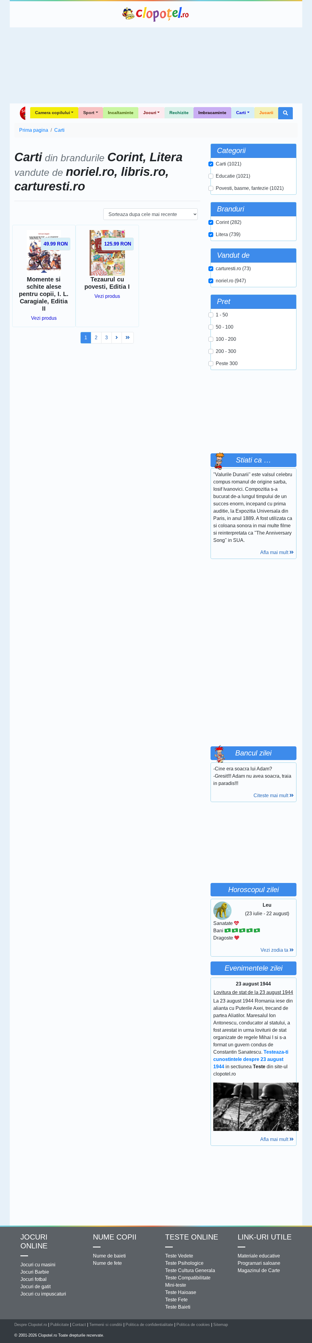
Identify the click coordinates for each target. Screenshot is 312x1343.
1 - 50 (222, 314)
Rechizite (179, 112)
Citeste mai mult (271, 795)
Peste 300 (227, 363)
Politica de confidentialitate (149, 1324)
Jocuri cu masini (37, 1264)
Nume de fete (107, 1263)
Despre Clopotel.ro (30, 1324)
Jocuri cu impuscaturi (43, 1293)
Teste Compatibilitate (188, 1277)
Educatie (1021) (233, 176)
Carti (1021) (228, 163)
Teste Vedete (179, 1255)
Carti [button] (241, 112)
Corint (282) (228, 222)
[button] (285, 113)
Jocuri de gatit (35, 1286)
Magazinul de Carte (259, 1270)
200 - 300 (226, 351)
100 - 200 (226, 339)
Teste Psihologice (184, 1263)
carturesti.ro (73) (233, 268)
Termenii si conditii (105, 1324)
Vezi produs (44, 318)
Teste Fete (176, 1299)
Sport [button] (88, 112)
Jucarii (266, 112)
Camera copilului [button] (52, 112)
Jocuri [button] (149, 112)
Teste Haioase (180, 1292)
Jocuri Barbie (34, 1272)
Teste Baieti (177, 1307)
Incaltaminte (120, 112)
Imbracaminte (212, 112)
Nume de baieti (109, 1255)
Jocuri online (34, 1241)
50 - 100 (224, 327)
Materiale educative (259, 1255)
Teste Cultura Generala (190, 1270)
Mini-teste (175, 1285)
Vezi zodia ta (275, 950)
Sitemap (220, 1324)
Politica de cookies (193, 1324)
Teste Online (191, 1237)
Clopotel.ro (156, 14)
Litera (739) (228, 234)
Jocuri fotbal (33, 1279)
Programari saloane (259, 1263)
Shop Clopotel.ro (22, 113)
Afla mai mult (274, 552)
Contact (79, 1324)
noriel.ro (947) (231, 280)
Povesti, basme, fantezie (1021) (250, 188)
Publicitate (59, 1324)
